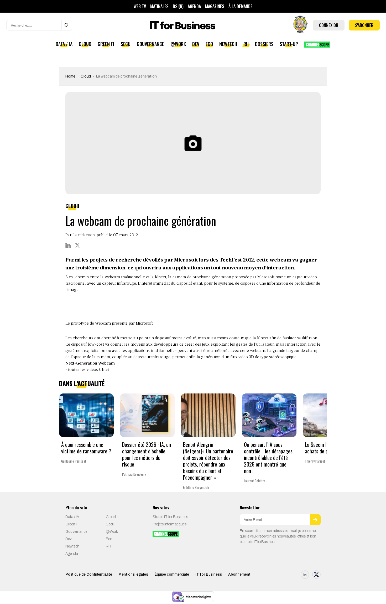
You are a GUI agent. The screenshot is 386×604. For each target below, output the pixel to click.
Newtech (228, 43)
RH (246, 43)
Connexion (328, 25)
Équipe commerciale (171, 574)
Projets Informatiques (169, 524)
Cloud (85, 43)
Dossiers (264, 43)
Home (70, 76)
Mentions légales (133, 574)
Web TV (140, 6)
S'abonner (364, 25)
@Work (178, 43)
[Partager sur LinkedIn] (68, 245)
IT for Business (208, 574)
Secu (126, 43)
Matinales (159, 6)
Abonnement (239, 574)
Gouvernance (150, 43)
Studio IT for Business (170, 517)
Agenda (194, 6)
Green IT (106, 43)
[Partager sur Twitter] (77, 245)
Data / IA (64, 43)
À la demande (240, 6)
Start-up (289, 43)
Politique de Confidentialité (88, 574)
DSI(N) (178, 6)
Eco (209, 43)
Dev (195, 43)
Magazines (214, 6)
